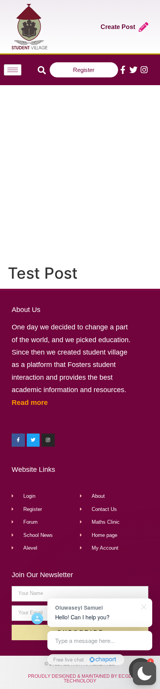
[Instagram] (144, 70)
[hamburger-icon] (12, 69)
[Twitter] (133, 70)
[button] (144, 673)
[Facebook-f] (123, 70)
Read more (30, 402)
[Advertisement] (80, 173)
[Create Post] (143, 27)
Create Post (118, 27)
